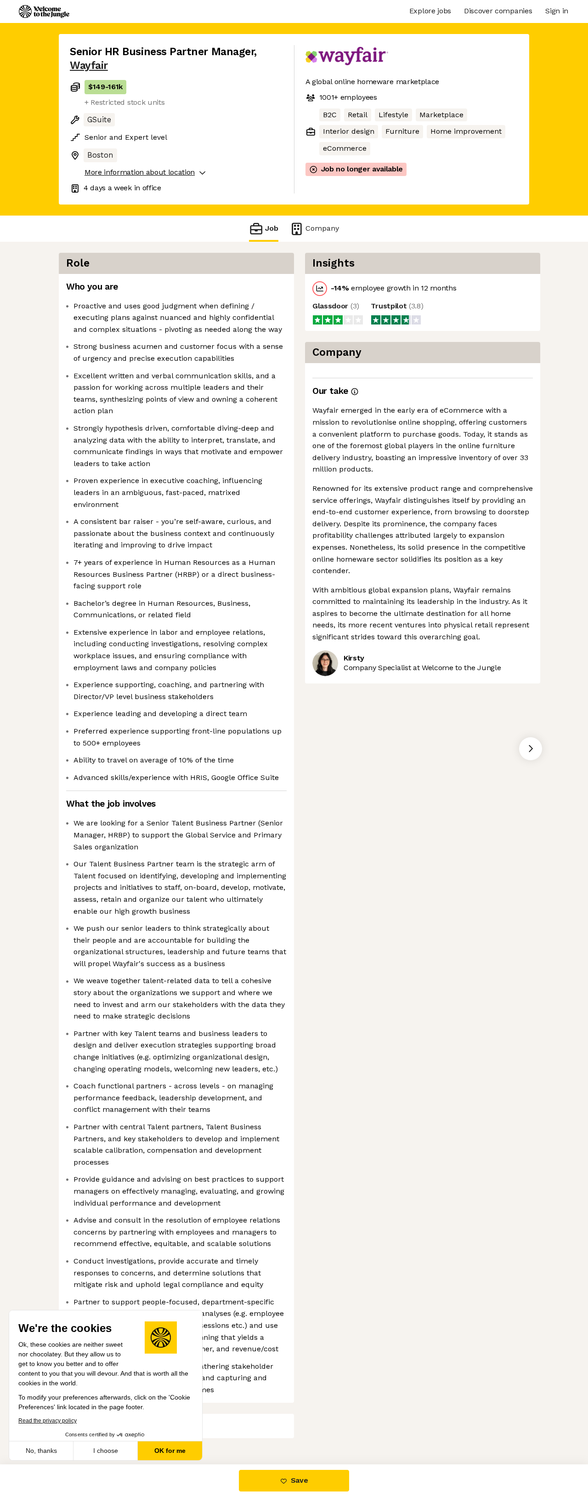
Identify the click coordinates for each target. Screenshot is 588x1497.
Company (322, 228)
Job (271, 228)
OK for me (170, 1450)
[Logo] (44, 11)
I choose (105, 1450)
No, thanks (41, 1450)
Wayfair (89, 65)
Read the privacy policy (47, 1420)
